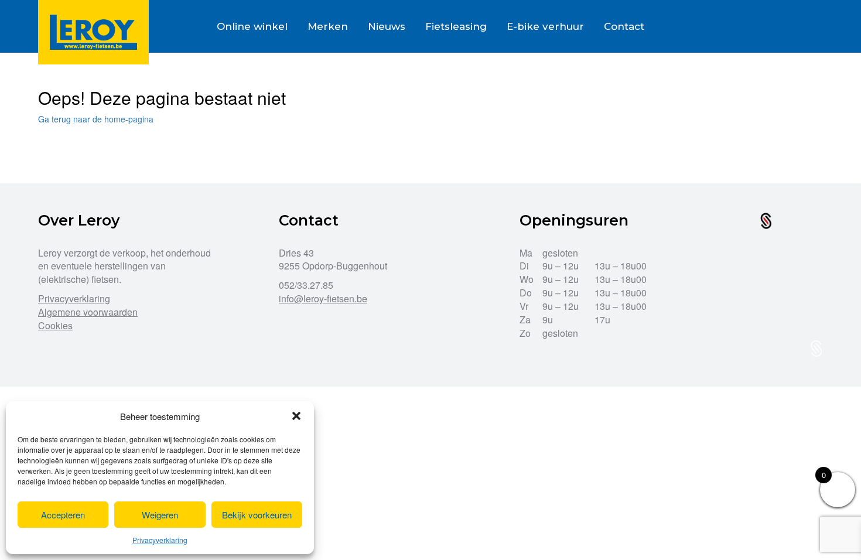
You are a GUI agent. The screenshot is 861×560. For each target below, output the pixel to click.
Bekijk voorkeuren (257, 514)
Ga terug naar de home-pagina (95, 119)
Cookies (55, 325)
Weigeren (160, 514)
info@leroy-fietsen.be (323, 298)
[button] (296, 416)
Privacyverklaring (159, 540)
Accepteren (63, 514)
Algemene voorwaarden (88, 312)
